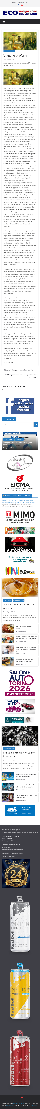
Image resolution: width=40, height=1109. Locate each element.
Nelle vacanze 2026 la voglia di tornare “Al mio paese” (26, 775)
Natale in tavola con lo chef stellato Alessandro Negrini (24, 660)
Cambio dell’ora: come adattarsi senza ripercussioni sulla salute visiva (26, 649)
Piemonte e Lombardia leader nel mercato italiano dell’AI (25, 786)
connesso (13, 390)
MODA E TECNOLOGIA (9, 51)
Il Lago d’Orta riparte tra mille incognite (18, 370)
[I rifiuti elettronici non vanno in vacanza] (20, 431)
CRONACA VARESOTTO (18, 600)
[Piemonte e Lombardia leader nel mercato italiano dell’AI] (8, 787)
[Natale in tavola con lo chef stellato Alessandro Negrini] (8, 662)
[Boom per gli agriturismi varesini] (8, 628)
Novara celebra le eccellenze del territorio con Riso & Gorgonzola (26, 638)
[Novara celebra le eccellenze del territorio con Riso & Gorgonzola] (8, 639)
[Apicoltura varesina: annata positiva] (20, 587)
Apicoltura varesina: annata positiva (18, 606)
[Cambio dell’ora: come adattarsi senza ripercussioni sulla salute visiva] (8, 650)
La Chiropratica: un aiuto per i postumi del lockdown (20, 376)
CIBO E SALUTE (7, 600)
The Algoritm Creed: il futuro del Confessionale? (26, 796)
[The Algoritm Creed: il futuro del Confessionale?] (8, 797)
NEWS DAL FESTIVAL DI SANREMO (17, 496)
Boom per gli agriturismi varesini (24, 627)
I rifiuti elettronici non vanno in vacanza (17, 445)
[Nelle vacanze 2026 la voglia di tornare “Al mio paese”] (8, 777)
